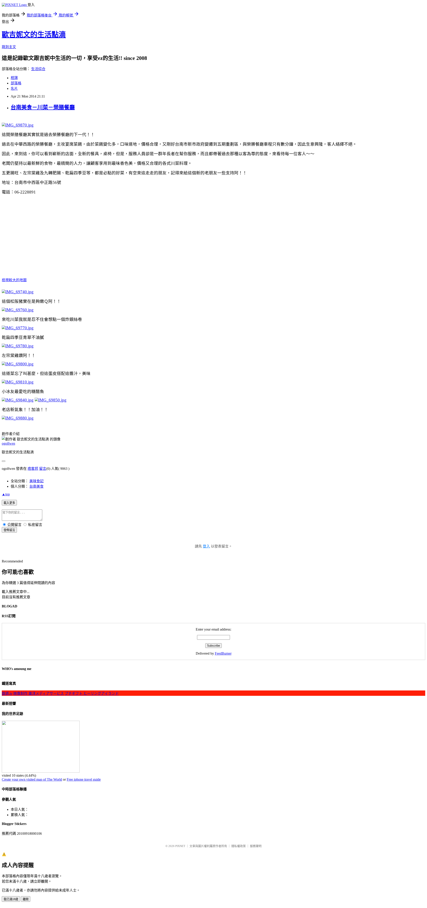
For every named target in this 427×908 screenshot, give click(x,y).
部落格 (16, 83)
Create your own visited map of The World (32, 779)
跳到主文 (9, 47)
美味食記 (36, 481)
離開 (25, 899)
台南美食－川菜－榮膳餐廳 (43, 107)
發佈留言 (9, 530)
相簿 (14, 78)
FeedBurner (223, 653)
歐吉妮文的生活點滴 (34, 35)
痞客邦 (33, 468)
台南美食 (36, 486)
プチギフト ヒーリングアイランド (92, 693)
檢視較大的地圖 (14, 280)
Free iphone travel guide (84, 779)
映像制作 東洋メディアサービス (38, 693)
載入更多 (9, 503)
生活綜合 (38, 69)
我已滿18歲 (11, 899)
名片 (14, 88)
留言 (42, 468)
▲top (6, 494)
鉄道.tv (7, 693)
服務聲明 (256, 846)
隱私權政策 (238, 846)
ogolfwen (8, 443)
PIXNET (180, 846)
